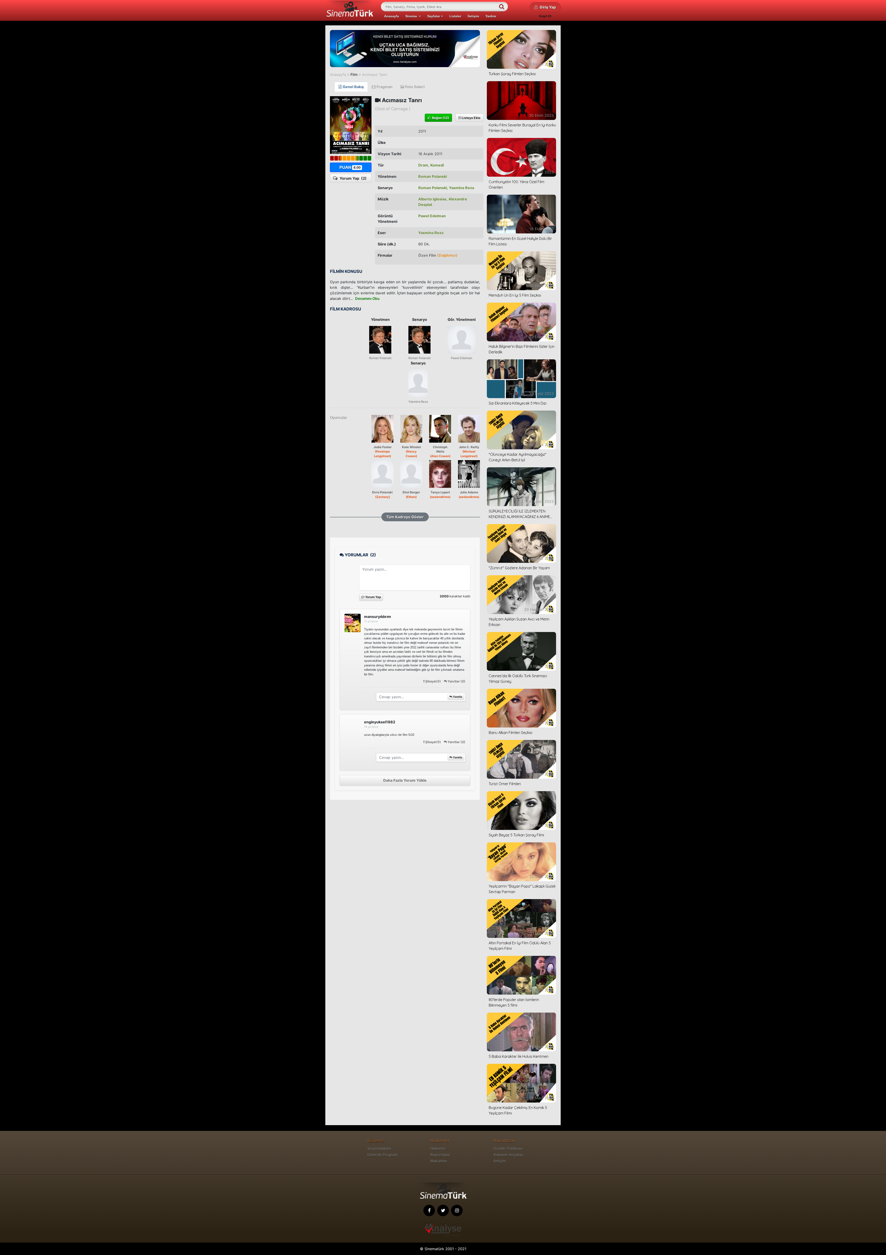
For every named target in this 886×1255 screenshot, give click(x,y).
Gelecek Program (382, 1154)
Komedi (437, 165)
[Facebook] (429, 1210)
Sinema (412, 16)
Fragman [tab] (384, 86)
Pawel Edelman (432, 216)
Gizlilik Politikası (508, 1148)
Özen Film (438, 255)
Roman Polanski (432, 176)
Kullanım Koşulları (509, 1154)
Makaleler (438, 1161)
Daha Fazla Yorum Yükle (405, 780)
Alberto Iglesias (432, 199)
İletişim (473, 16)
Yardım (490, 16)
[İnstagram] (457, 1210)
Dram (423, 165)
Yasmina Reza (461, 187)
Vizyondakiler (379, 1148)
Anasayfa (391, 16)
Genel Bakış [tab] (353, 86)
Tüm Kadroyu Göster (405, 517)
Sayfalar (434, 16)
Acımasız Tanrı (374, 74)
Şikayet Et (433, 681)
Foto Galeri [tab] (414, 86)
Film (354, 74)
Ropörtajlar (440, 1154)
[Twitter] (443, 1210)
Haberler (437, 1148)
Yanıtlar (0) (456, 681)
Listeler (455, 16)
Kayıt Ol (545, 16)
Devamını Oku (367, 298)
